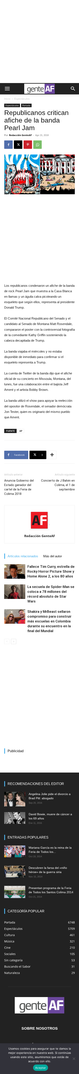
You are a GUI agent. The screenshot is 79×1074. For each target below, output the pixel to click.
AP (20, 430)
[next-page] (13, 641)
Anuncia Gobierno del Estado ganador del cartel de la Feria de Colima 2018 (19, 487)
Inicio (7, 98)
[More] (52, 455)
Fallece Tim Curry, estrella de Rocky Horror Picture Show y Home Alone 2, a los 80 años (51, 571)
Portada (26, 105)
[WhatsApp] (37, 144)
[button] (7, 88)
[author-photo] (39, 530)
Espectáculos (22, 98)
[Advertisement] (39, 41)
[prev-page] (6, 641)
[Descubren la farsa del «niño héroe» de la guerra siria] (14, 871)
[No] (74, 1059)
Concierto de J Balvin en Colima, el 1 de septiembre (58, 485)
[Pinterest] (28, 144)
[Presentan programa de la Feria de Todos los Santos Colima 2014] (14, 892)
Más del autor (52, 556)
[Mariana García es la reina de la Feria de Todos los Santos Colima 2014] (14, 851)
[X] (18, 144)
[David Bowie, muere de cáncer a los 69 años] (14, 818)
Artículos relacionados (23, 556)
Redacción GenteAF (20, 135)
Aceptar (40, 1067)
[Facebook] (8, 144)
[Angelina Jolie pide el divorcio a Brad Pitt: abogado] (14, 799)
